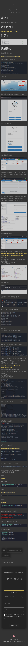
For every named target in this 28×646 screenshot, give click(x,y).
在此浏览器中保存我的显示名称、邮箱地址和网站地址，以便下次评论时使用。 (14, 616)
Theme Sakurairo (11, 643)
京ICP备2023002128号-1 (14, 639)
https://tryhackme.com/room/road (9, 31)
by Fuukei (17, 643)
